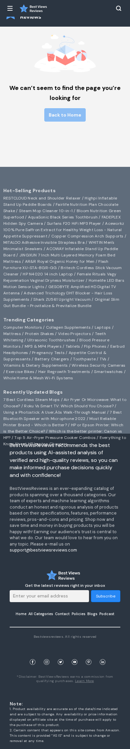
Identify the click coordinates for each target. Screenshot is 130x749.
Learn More (84, 681)
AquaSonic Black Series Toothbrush (63, 217)
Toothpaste (84, 359)
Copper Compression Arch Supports (87, 236)
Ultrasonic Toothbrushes (51, 340)
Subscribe (105, 596)
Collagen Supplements (68, 327)
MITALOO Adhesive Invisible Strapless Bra (44, 242)
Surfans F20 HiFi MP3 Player (74, 223)
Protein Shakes (39, 333)
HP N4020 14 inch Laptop (48, 274)
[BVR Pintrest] (89, 654)
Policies (78, 613)
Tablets (73, 346)
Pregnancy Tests (48, 352)
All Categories (40, 613)
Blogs (92, 613)
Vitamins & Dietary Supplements (35, 365)
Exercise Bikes (20, 371)
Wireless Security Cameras (98, 365)
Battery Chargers (52, 359)
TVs (103, 359)
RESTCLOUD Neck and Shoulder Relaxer (42, 198)
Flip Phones (95, 346)
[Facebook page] (33, 654)
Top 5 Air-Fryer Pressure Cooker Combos (55, 437)
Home (21, 613)
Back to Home (65, 115)
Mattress (12, 333)
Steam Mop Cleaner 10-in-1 (46, 210)
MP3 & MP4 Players (43, 346)
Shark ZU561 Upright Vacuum (62, 299)
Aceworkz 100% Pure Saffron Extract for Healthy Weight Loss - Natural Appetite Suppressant (63, 230)
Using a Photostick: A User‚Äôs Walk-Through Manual (54, 412)
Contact (62, 613)
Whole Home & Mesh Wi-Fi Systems (38, 378)
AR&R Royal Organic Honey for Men (60, 261)
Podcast (106, 613)
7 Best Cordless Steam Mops (31, 399)
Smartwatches (108, 371)
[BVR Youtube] (75, 654)
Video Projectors (74, 333)
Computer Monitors (22, 327)
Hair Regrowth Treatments (64, 371)
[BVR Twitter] (61, 654)
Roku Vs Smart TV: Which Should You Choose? (69, 406)
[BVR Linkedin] (103, 654)
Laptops (103, 327)
